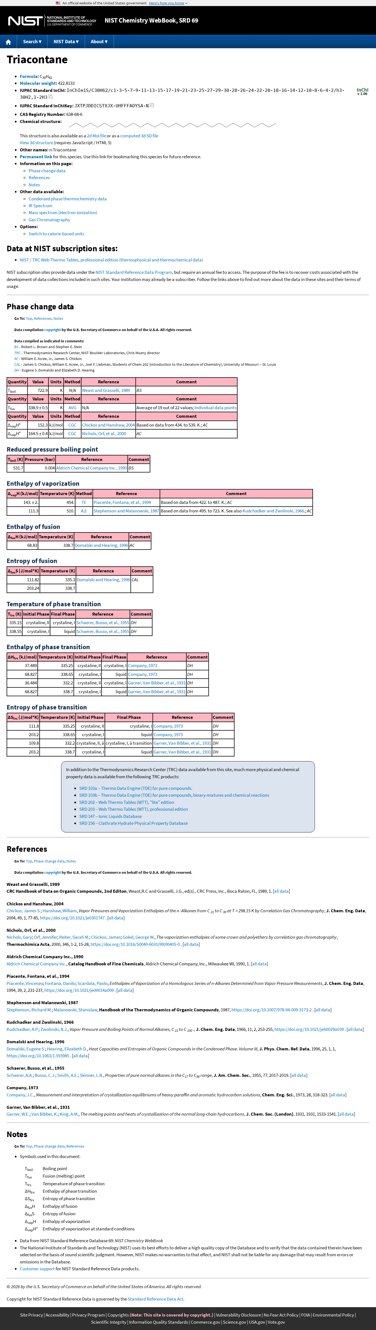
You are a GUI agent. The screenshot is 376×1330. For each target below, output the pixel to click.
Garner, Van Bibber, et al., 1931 (157, 683)
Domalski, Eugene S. (26, 1049)
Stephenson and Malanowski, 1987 (126, 511)
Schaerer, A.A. (20, 1075)
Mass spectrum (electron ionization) (63, 212)
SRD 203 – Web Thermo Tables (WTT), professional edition (133, 809)
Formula (28, 76)
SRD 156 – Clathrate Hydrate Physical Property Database (133, 823)
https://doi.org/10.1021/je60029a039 (309, 1029)
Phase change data (47, 171)
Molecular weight (38, 83)
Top (29, 318)
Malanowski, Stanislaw (75, 1010)
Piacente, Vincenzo (25, 983)
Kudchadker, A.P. (23, 1029)
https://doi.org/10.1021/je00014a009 (79, 990)
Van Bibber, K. (44, 1114)
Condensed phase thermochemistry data (68, 199)
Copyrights (118, 1315)
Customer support (37, 1269)
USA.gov (257, 1322)
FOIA (305, 1315)
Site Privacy (31, 1315)
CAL (17, 364)
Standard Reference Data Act (155, 1299)
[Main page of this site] (8, 41)
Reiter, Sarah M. (74, 937)
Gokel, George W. (138, 937)
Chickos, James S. (24, 911)
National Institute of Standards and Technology (52, 20)
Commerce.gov (205, 1322)
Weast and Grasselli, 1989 (106, 390)
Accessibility (57, 1315)
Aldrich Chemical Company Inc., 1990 (91, 468)
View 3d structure (36, 143)
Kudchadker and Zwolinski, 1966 (273, 511)
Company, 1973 (142, 665)
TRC (17, 352)
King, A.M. (69, 1114)
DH (16, 370)
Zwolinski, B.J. (54, 1029)
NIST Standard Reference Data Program (134, 272)
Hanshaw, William (60, 911)
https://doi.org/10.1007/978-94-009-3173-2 (271, 1010)
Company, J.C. (20, 1095)
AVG (72, 408)
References (39, 177)
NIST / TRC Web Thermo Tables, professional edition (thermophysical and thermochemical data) (111, 260)
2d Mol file (96, 136)
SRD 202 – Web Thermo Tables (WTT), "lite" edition (126, 802)
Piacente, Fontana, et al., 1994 (122, 502)
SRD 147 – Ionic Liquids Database (110, 816)
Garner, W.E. (18, 1114)
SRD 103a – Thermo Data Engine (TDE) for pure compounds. (135, 788)
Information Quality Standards (158, 1322)
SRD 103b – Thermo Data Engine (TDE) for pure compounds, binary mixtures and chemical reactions (174, 795)
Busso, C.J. (45, 1075)
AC (16, 358)
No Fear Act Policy (281, 1315)
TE (83, 502)
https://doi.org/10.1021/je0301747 (72, 918)
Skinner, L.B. (91, 1075)
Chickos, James (106, 937)
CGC (72, 425)
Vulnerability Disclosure (238, 1315)
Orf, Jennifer (45, 937)
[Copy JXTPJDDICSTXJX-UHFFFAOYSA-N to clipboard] (151, 106)
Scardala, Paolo (92, 983)
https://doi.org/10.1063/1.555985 (38, 1056)
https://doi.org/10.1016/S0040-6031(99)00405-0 (135, 944)
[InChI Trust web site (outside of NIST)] (362, 95)
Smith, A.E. (67, 1075)
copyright (52, 329)
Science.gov (234, 1322)
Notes (34, 185)
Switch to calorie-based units (56, 234)
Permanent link (36, 157)
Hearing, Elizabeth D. (67, 1049)
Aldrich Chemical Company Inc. (36, 964)
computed (130, 136)
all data (281, 891)
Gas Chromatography (49, 220)
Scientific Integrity (108, 1322)
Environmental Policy (333, 1315)
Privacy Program (88, 1315)
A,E (84, 511)
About (97, 41)
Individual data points (215, 408)
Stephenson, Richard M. (29, 1010)
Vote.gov (276, 1322)
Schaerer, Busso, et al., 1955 (103, 622)
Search (30, 41)
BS (16, 346)
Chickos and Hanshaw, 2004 (108, 425)
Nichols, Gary (19, 937)
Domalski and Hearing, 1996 (101, 545)
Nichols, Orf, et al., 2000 (104, 433)
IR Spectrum (40, 206)
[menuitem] (8, 41)
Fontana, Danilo (60, 983)
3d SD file (149, 136)
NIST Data (64, 41)
